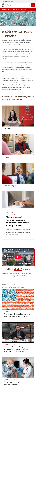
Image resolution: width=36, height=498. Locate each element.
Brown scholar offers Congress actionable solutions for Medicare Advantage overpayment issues (16, 349)
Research (7, 128)
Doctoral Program (10, 186)
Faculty (6, 157)
